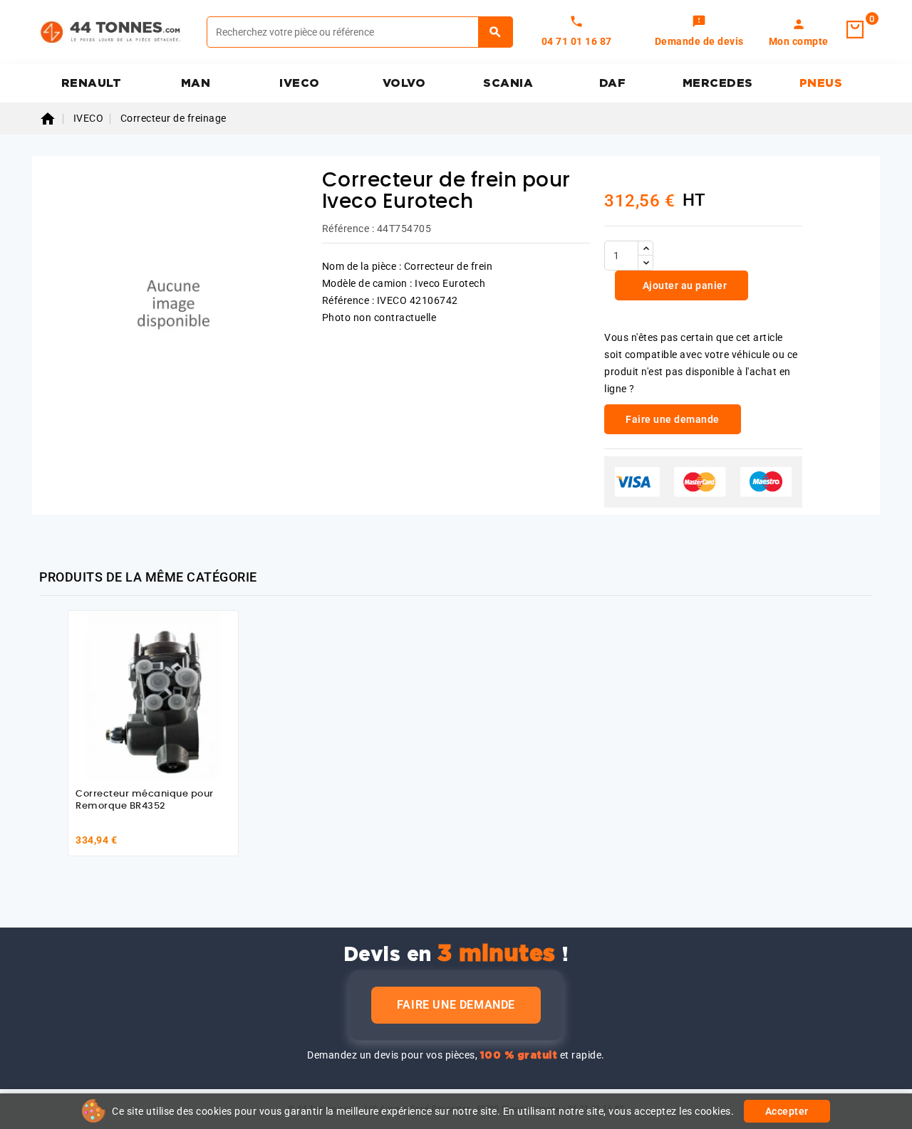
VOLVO (404, 83)
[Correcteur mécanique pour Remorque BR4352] (153, 695)
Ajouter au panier (683, 285)
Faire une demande (456, 1005)
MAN (196, 83)
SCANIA (508, 83)
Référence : (348, 228)
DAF (612, 83)
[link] (699, 32)
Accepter (787, 1111)
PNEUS (821, 83)
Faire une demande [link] (673, 419)
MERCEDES (718, 83)
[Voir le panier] (855, 30)
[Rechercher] (495, 32)
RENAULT (91, 83)
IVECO (299, 83)
